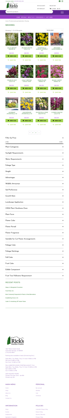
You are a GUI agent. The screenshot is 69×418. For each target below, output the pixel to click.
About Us (31, 17)
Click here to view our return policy (14, 14)
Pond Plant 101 (9, 290)
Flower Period (10, 227)
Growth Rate (10, 196)
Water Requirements (13, 159)
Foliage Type (10, 165)
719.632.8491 (9, 1)
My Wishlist (41, 8)
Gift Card (49, 17)
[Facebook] (59, 1)
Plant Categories (12, 147)
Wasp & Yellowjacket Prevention (14, 287)
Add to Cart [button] (13, 56)
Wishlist (38, 390)
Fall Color (9, 257)
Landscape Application (14, 202)
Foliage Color (10, 245)
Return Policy (39, 412)
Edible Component (12, 269)
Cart (37, 393)
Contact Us (8, 398)
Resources (40, 17)
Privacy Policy (39, 417)
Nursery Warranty (40, 414)
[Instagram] (62, 1)
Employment (8, 414)
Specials (24, 17)
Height (8, 171)
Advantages (10, 177)
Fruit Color (9, 263)
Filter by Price (10, 138)
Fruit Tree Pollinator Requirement (18, 276)
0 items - (55, 8)
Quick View (13, 60)
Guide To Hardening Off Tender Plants (15, 301)
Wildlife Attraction (12, 184)
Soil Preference (11, 190)
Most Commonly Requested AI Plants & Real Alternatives (20, 294)
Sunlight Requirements (14, 153)
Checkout (38, 395)
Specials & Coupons (10, 417)
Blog (6, 395)
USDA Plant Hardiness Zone (16, 208)
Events (7, 412)
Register (53, 5)
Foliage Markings (12, 251)
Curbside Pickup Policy (42, 409)
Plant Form (9, 214)
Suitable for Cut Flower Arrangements (20, 239)
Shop (6, 390)
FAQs (6, 409)
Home (18, 17)
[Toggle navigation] (62, 12)
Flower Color (10, 220)
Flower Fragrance (12, 233)
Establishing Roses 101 (11, 298)
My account (41, 5)
